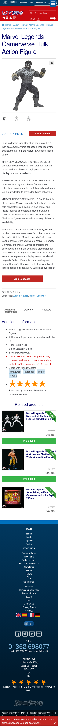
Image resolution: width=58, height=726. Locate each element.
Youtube (32, 634)
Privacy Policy (29, 607)
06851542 (51, 712)
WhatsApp (15, 371)
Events (29, 570)
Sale (31, 2)
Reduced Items (29, 559)
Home (3, 18)
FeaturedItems (13, 2)
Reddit (13, 375)
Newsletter (29, 566)
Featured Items (29, 553)
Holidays (29, 610)
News (13, 18)
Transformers (40, 2)
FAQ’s (29, 596)
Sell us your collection (29, 563)
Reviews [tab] (46, 309)
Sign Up (29, 540)
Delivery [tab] (28, 309)
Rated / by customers (21, 390)
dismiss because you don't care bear (21, 723)
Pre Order (29, 441)
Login (10, 18)
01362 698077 (29, 645)
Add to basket (43, 133)
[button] (51, 63)
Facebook (29, 371)
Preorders (23, 2)
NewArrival (5, 2)
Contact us (29, 603)
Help (29, 600)
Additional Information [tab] (10, 310)
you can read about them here (36, 719)
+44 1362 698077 (18, 650)
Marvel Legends (36, 24)
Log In (29, 536)
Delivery (29, 586)
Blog (29, 577)
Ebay (39, 634)
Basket (29, 543)
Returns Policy (29, 593)
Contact (6, 18)
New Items (29, 556)
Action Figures (20, 24)
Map (29, 675)
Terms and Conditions (29, 589)
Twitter (41, 371)
